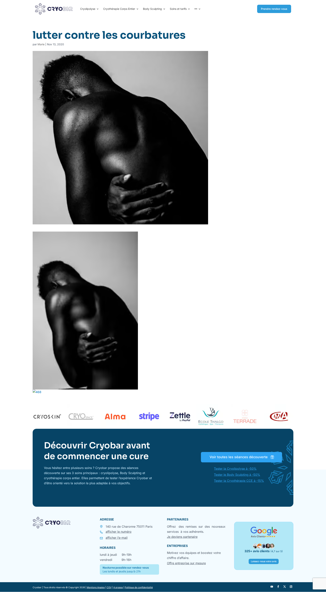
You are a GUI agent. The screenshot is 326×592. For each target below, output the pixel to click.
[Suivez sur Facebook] (278, 586)
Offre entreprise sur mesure (186, 563)
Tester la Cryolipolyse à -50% (235, 468)
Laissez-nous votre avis (263, 561)
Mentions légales (96, 587)
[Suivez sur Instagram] (290, 586)
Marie (41, 44)
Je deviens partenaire (182, 537)
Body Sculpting (152, 9)
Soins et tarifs (178, 9)
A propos (118, 587)
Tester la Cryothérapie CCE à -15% (239, 481)
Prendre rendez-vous (274, 8)
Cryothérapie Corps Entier (119, 9)
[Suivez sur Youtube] (271, 586)
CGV (109, 587)
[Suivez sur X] (284, 586)
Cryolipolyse (87, 9)
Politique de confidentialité (139, 587)
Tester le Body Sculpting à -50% (237, 475)
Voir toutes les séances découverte (239, 457)
